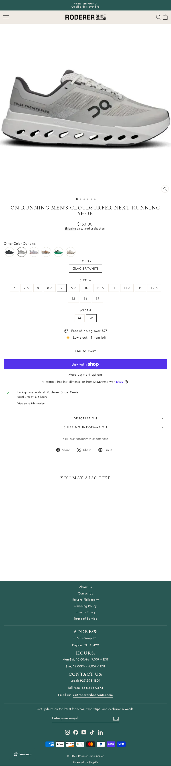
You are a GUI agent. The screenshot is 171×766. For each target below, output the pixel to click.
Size (86, 280)
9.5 (73, 288)
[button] (165, 17)
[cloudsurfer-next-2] (34, 252)
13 (73, 298)
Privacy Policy (85, 612)
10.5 (100, 288)
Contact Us (85, 593)
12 (140, 288)
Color (85, 261)
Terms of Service (85, 618)
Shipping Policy (85, 606)
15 (97, 298)
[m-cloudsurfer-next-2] (58, 252)
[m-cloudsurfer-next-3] (46, 252)
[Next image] (163, 109)
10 (86, 288)
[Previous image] (7, 109)
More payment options (86, 375)
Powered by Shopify (85, 762)
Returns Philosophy (85, 599)
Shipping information (86, 427)
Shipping (70, 228)
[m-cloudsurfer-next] (21, 252)
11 (113, 288)
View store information (31, 403)
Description (86, 418)
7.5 (26, 288)
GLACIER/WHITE (86, 268)
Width (86, 310)
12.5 (154, 288)
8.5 (49, 288)
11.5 (127, 288)
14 (86, 298)
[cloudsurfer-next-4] (70, 252)
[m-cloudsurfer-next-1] (9, 252)
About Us (85, 587)
